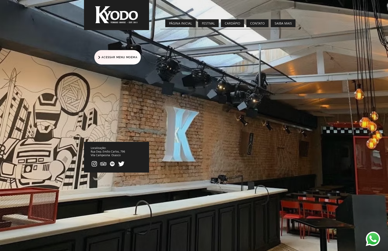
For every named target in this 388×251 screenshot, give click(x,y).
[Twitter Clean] (121, 163)
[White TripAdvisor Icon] (103, 163)
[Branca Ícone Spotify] (112, 163)
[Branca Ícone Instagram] (94, 163)
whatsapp (370, 233)
